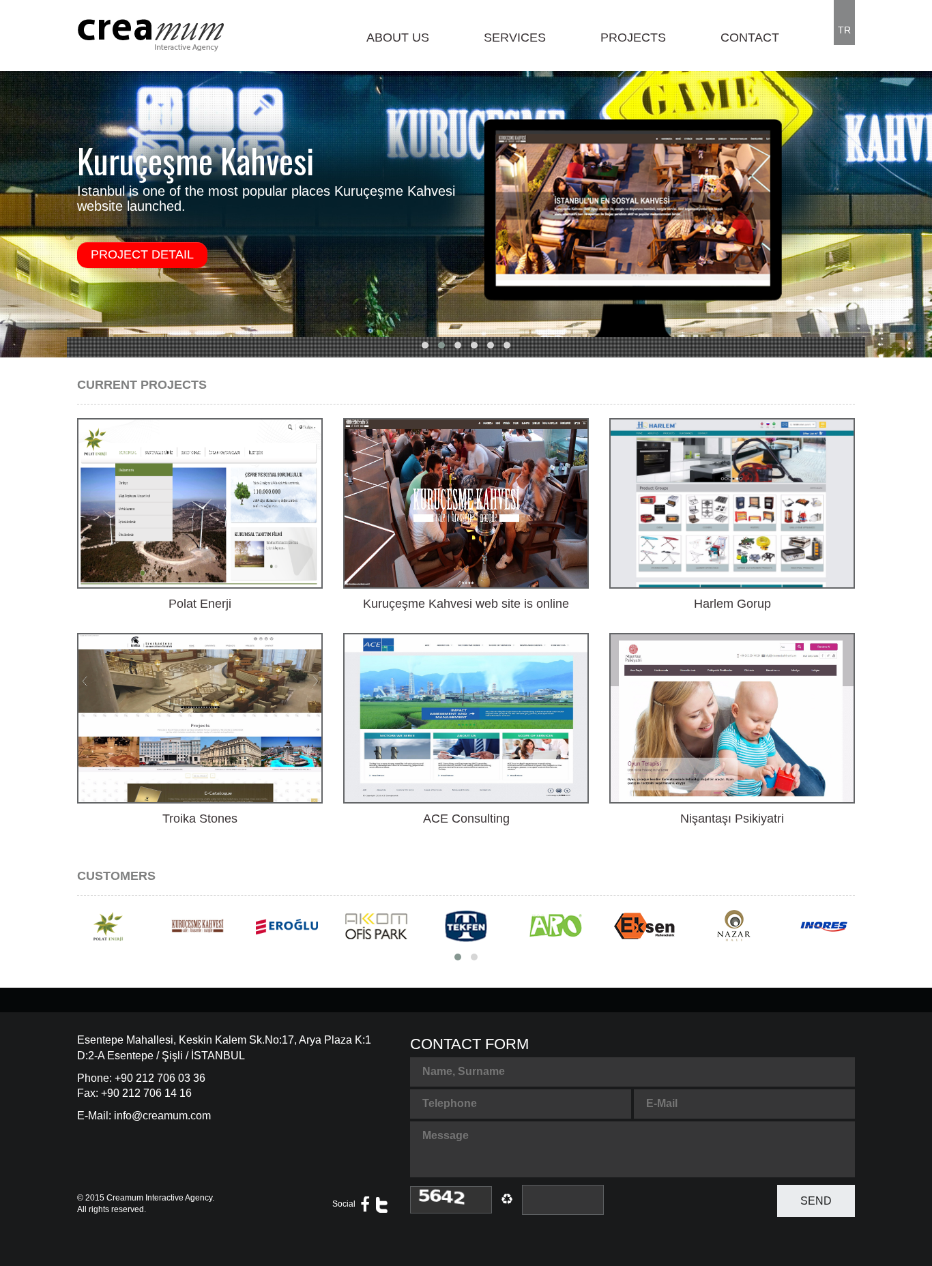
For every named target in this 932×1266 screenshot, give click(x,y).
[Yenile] (451, 1199)
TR (844, 30)
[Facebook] (365, 1204)
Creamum (124, 1198)
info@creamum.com (162, 1115)
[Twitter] (382, 1204)
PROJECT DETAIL (142, 254)
